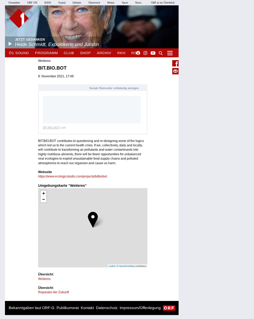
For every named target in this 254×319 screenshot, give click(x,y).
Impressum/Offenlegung (140, 308)
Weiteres (44, 279)
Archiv (104, 53)
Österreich (94, 2)
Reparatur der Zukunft (53, 292)
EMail (175, 71)
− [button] (43, 199)
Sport (125, 2)
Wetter (110, 2)
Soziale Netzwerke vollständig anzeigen (114, 88)
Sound (61, 2)
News (138, 2)
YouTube (153, 53)
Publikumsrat (68, 308)
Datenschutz (107, 308)
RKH (121, 53)
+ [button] (43, 193)
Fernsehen (14, 2)
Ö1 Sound (19, 53)
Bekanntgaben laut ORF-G (31, 308)
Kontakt (87, 308)
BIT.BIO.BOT (51, 127)
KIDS (47, 2)
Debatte (77, 2)
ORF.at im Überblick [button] (163, 2)
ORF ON (32, 2)
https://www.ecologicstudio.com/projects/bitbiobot (72, 176)
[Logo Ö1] (19, 18)
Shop (85, 53)
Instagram (145, 53)
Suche (161, 53)
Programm (46, 53)
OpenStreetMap (126, 265)
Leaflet (112, 265)
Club (69, 53)
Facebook (138, 53)
